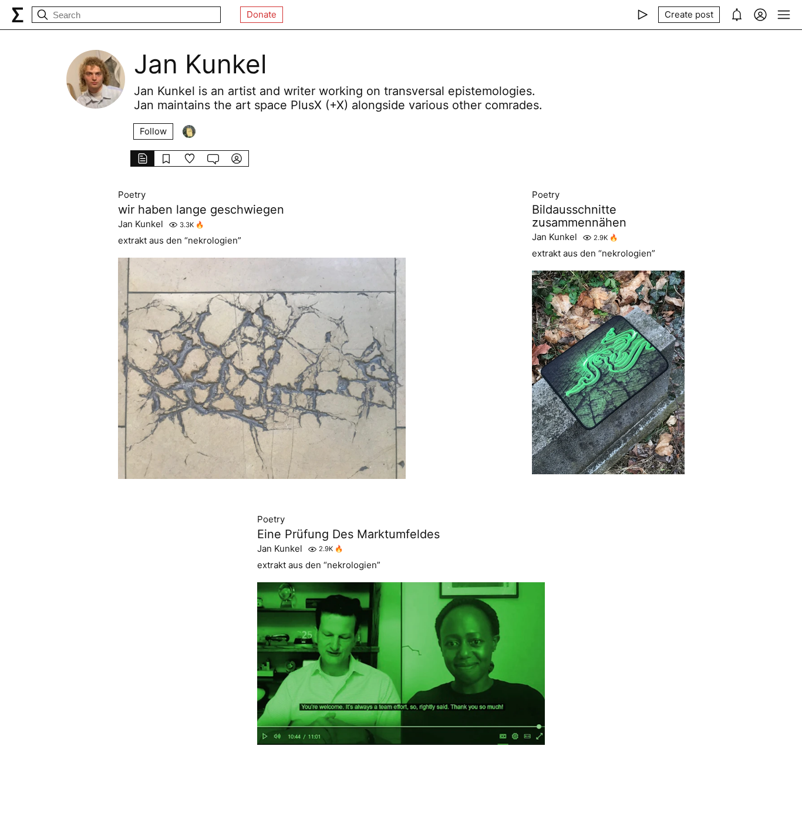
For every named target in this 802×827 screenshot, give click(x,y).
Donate (262, 14)
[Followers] (189, 131)
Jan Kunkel (140, 224)
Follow (153, 131)
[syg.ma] (17, 14)
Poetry (132, 195)
